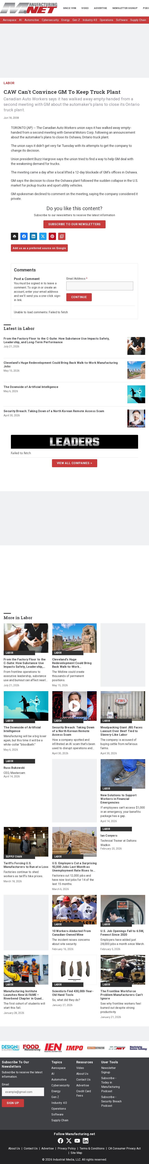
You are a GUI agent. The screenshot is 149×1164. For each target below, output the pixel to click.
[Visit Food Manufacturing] (32, 1047)
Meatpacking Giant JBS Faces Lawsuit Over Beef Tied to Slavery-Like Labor (121, 731)
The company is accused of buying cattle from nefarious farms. (118, 744)
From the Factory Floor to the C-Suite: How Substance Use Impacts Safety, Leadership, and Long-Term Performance (56, 340)
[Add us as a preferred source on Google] (61, 236)
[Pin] (52, 236)
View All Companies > (74, 463)
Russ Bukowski (14, 768)
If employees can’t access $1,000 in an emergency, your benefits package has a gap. (122, 812)
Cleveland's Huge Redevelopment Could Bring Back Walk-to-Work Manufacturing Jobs (61, 364)
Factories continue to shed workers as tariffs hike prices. (23, 874)
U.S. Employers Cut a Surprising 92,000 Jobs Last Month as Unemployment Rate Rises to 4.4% (74, 867)
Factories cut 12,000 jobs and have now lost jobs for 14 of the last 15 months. (73, 880)
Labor (9, 83)
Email (5, 1084)
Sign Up (13, 1103)
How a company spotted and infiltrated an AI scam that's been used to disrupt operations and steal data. (73, 744)
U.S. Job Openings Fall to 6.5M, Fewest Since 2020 (122, 932)
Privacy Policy (67, 1148)
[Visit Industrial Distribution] (96, 1047)
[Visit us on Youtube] (77, 1140)
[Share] (24, 236)
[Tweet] (43, 236)
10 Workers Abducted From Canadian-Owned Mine (71, 932)
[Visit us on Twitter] (69, 1140)
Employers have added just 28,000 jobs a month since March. (122, 942)
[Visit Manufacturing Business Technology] (138, 1047)
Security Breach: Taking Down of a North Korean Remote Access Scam (54, 411)
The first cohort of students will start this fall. (24, 1005)
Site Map (76, 1153)
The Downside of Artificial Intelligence (31, 387)
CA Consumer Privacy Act (124, 1148)
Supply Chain (14, 856)
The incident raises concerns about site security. (71, 942)
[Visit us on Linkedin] (85, 1140)
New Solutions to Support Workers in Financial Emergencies (118, 799)
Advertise (47, 1148)
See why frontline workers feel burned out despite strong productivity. (120, 1008)
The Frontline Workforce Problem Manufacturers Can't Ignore (121, 994)
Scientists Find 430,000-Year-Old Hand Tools (72, 993)
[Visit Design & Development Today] (10, 1047)
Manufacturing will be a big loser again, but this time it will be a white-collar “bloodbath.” (25, 740)
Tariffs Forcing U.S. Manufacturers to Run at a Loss (26, 865)
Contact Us (31, 1148)
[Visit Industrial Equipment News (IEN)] (53, 1047)
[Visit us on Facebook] (60, 1140)
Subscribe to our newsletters (74, 224)
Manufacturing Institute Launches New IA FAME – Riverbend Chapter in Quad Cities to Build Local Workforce (26, 994)
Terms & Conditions (92, 1148)
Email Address (77, 278)
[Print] (14, 236)
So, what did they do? (66, 1000)
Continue (79, 297)
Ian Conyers (108, 835)
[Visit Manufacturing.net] (117, 1047)
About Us (14, 1148)
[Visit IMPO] (74, 1047)
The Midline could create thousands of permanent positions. (68, 676)
